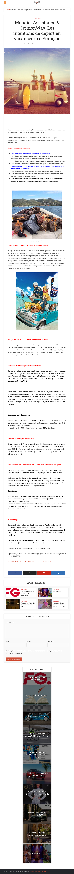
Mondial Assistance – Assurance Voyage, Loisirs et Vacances (29, 561)
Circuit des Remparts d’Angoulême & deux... (37, 715)
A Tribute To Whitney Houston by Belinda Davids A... (37, 794)
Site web (50, 641)
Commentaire (10, 622)
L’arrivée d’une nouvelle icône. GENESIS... (37, 814)
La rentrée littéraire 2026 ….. (37, 695)
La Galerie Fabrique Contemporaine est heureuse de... (37, 754)
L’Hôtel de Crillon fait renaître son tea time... (37, 833)
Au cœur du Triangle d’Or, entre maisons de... (28, 604)
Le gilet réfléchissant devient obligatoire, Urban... (37, 734)
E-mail (29, 641)
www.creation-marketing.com (38, 871)
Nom (8, 641)
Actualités (37, 19)
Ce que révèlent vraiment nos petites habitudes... (59, 604)
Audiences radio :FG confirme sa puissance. (27, 593)
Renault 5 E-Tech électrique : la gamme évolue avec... (37, 774)
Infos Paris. (57, 591)
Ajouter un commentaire (43, 44)
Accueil (8, 10)
